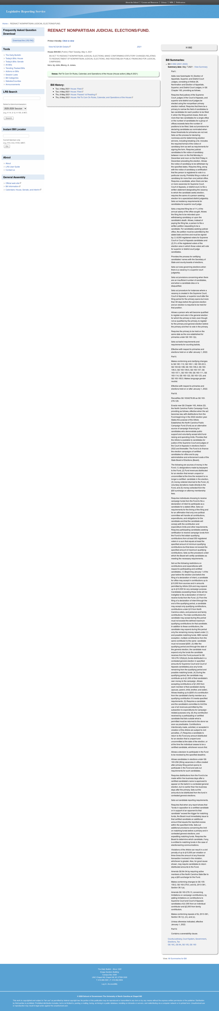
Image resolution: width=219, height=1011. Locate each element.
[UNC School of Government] (67, 2)
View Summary (200, 66)
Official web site (13, 183)
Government (200, 938)
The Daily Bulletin (13, 55)
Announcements (13, 84)
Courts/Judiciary (175, 938)
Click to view (68, 40)
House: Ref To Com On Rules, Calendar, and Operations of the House (102, 97)
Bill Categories (12, 77)
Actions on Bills (12, 71)
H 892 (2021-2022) (179, 63)
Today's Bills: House (14, 58)
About (8, 163)
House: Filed (76, 88)
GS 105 (185, 944)
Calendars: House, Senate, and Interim (23, 189)
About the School (132, 2)
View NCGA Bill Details (60, 46)
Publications (180, 2)
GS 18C (171, 944)
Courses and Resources (149, 2)
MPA (171, 2)
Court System (188, 938)
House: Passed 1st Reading (84, 94)
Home (5, 23)
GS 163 (193, 944)
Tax (178, 941)
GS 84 (178, 944)
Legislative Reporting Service (26, 11)
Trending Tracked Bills (15, 68)
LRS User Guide (13, 166)
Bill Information (13, 186)
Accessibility (113, 984)
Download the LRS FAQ (23, 40)
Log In (104, 984)
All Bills (9, 64)
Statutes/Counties (13, 81)
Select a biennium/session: (15, 104)
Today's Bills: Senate (15, 61)
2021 (139, 46)
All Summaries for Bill (177, 958)
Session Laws (12, 74)
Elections (172, 941)
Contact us (10, 169)
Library (164, 2)
